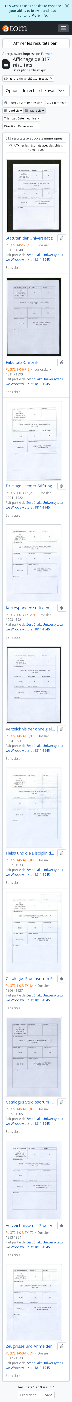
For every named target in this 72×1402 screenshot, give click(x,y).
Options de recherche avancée (34, 90)
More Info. (39, 15)
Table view (36, 110)
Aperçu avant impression (25, 103)
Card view (15, 110)
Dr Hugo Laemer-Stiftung (29, 486)
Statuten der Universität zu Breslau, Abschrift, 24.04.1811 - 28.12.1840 (31, 238)
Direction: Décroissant (19, 126)
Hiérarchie (58, 103)
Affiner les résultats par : (36, 43)
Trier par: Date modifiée (20, 118)
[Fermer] (67, 5)
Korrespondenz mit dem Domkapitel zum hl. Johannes (31, 607)
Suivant (46, 1395)
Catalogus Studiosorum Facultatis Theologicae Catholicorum (31, 978)
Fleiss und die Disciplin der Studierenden (31, 853)
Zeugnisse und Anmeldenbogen (31, 1346)
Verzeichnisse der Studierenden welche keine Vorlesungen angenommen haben (31, 1225)
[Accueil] (16, 28)
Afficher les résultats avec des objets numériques (38, 148)
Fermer (46, 54)
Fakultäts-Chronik (22, 362)
